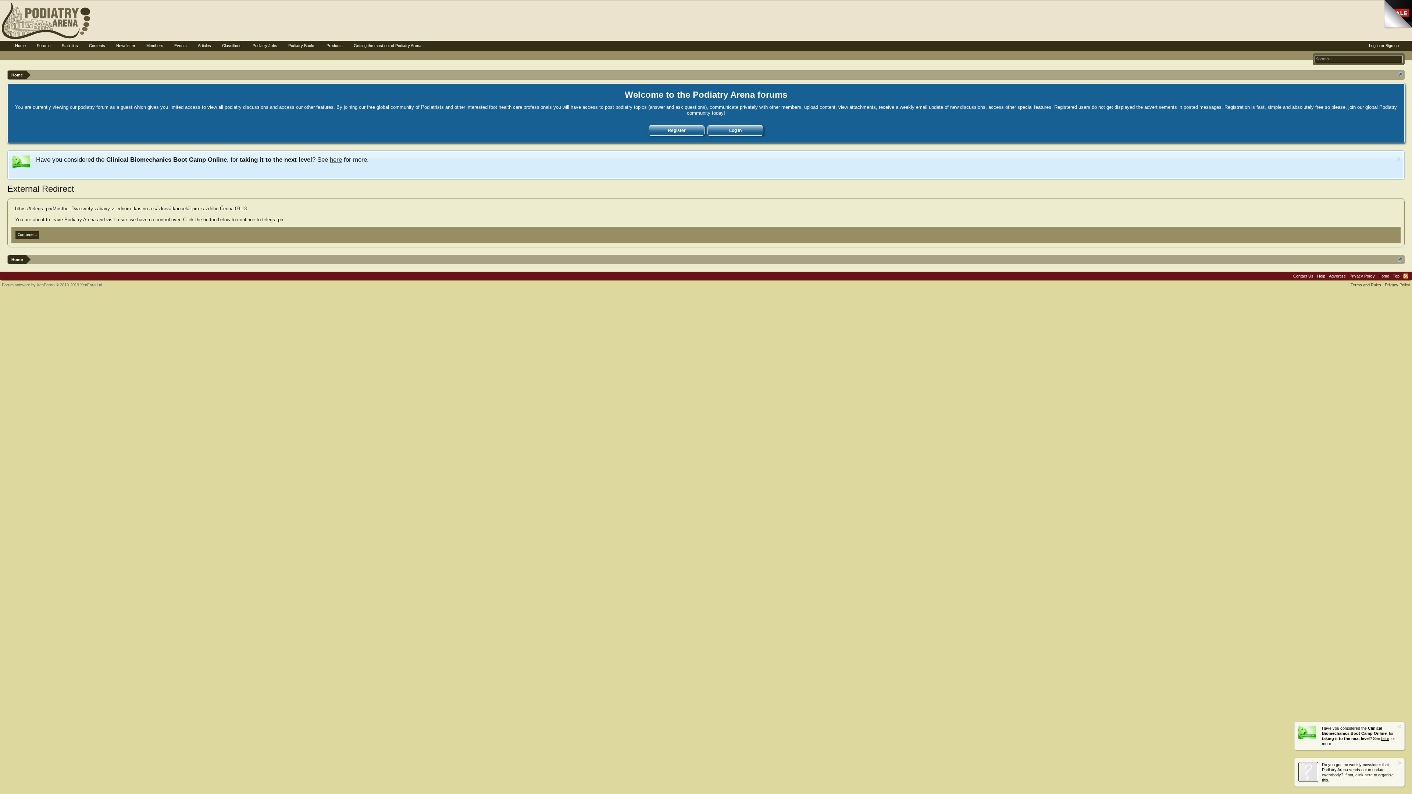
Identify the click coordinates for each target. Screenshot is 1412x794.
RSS (1405, 276)
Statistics (70, 45)
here (336, 159)
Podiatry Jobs (265, 45)
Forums (44, 45)
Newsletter (125, 45)
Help (1321, 276)
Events (180, 45)
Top (1396, 276)
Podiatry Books (301, 45)
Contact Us (1303, 276)
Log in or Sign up (1384, 45)
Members (154, 45)
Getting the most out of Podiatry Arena (387, 45)
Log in (735, 130)
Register (677, 130)
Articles (204, 45)
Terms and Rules (1366, 285)
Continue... (27, 235)
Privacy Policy (1362, 276)
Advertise (1337, 276)
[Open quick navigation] (1400, 74)
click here (1364, 775)
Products (335, 45)
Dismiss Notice (1398, 159)
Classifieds (232, 45)
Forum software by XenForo (52, 285)
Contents (97, 45)
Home (20, 45)
